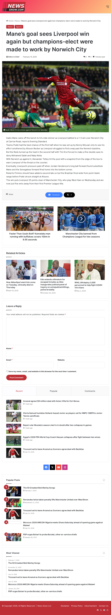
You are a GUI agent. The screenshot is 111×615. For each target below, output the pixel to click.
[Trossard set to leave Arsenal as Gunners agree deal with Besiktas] (13, 453)
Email (9, 360)
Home (10, 21)
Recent (19, 391)
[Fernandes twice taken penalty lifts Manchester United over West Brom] (13, 502)
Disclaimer (65, 606)
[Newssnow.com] (14, 6)
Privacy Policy (77, 606)
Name (9, 348)
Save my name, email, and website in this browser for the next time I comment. (43, 371)
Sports (19, 27)
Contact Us (103, 606)
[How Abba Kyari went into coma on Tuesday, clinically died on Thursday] (21, 270)
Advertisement (90, 606)
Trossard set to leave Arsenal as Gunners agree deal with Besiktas (53, 449)
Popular (53, 391)
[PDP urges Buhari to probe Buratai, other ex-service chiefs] (13, 537)
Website (61, 360)
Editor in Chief (13, 57)
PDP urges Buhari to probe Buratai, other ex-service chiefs (50, 534)
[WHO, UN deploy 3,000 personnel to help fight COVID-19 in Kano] (90, 270)
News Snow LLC (44, 606)
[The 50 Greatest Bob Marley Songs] (13, 491)
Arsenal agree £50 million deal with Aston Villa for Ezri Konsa (51, 401)
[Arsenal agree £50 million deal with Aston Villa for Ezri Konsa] (13, 405)
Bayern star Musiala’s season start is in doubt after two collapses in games (57, 425)
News (17, 21)
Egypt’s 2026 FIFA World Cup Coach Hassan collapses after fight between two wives (61, 437)
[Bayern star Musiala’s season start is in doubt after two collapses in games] (13, 429)
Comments (90, 391)
